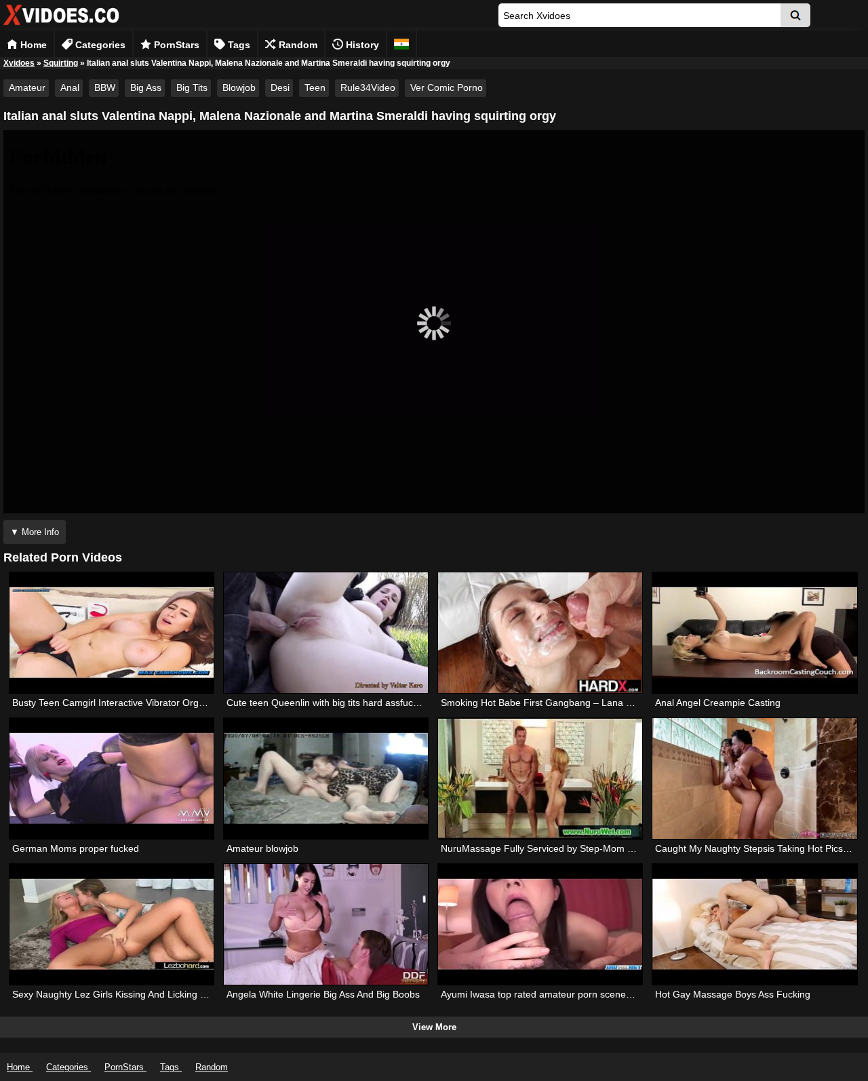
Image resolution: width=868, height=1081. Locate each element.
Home (32, 44)
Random (296, 44)
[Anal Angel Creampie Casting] (754, 633)
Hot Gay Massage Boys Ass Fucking (732, 994)
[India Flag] (401, 44)
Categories (99, 44)
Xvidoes (19, 63)
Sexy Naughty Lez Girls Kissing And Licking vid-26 (119, 994)
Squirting (60, 63)
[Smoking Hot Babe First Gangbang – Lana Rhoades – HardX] (540, 633)
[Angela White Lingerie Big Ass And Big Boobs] (326, 924)
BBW (104, 87)
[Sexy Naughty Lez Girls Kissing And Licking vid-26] (111, 924)
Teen (315, 87)
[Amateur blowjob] (326, 779)
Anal (69, 87)
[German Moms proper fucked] (111, 779)
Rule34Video (367, 87)
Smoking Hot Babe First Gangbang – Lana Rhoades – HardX (572, 702)
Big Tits (192, 87)
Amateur (27, 87)
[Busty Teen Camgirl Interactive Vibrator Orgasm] (111, 633)
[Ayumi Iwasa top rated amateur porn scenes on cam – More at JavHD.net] (540, 924)
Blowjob (239, 87)
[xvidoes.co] (61, 25)
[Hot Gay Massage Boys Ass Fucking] (754, 924)
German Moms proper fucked (75, 848)
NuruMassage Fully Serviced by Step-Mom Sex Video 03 (562, 848)
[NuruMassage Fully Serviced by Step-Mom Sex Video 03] (540, 779)
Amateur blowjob (262, 848)
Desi (280, 87)
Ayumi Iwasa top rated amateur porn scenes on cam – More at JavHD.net (599, 994)
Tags (237, 44)
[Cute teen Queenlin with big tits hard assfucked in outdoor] (326, 633)
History (361, 44)
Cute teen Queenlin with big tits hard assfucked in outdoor (350, 702)
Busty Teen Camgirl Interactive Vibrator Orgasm (114, 702)
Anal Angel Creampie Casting (718, 702)
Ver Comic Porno (446, 87)
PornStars (175, 44)
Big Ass (145, 87)
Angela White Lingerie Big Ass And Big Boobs (323, 994)
